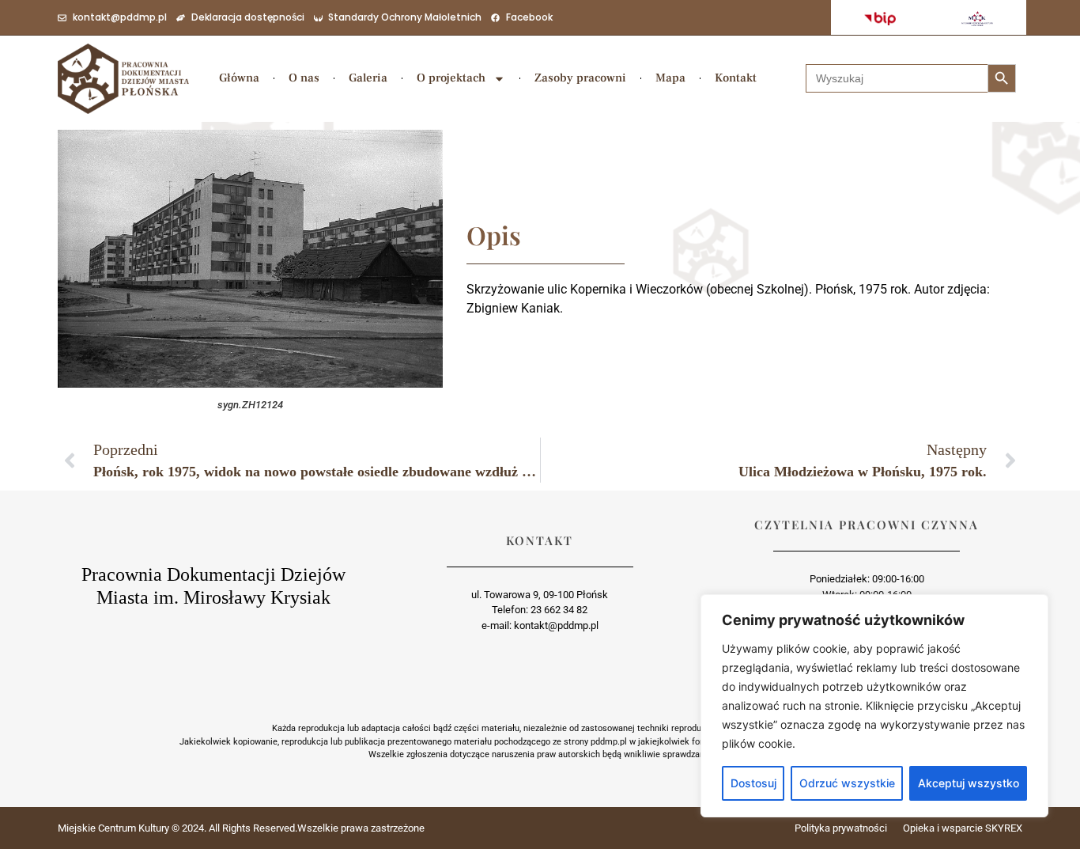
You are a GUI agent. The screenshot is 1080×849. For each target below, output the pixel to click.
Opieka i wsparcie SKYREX (962, 828)
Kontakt (736, 77)
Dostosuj (753, 783)
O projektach (451, 77)
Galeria (368, 77)
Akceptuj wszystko (968, 783)
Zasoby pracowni (580, 77)
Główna (239, 77)
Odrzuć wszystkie (847, 783)
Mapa (670, 77)
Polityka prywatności (841, 828)
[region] (874, 705)
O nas (304, 77)
